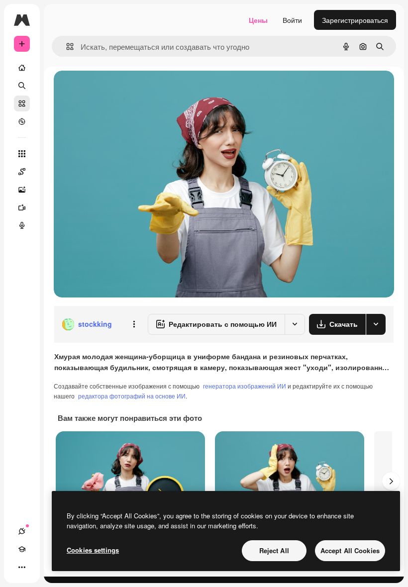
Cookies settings (93, 550)
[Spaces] (22, 172)
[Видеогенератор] (22, 207)
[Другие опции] (134, 324)
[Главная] (22, 68)
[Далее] (391, 481)
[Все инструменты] (22, 154)
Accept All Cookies (350, 550)
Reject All (274, 550)
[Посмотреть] (22, 121)
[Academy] (22, 549)
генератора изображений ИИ (244, 386)
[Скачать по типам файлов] (376, 324)
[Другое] (22, 567)
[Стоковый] (22, 103)
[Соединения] (22, 531)
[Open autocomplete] (66, 46)
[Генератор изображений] (22, 189)
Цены (258, 20)
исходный (120, 89)
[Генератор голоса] (22, 225)
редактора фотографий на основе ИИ (132, 395)
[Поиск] (22, 86)
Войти (292, 20)
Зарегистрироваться (355, 20)
